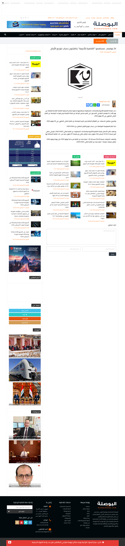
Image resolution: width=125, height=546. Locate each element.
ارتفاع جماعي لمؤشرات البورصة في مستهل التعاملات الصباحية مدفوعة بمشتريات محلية (20, 213)
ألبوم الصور (67, 520)
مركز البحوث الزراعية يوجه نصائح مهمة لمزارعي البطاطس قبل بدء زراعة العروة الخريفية (94, 193)
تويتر (24, 314)
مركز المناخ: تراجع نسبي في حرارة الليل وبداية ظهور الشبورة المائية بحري (59, 175)
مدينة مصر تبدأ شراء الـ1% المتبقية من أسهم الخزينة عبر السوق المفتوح (19, 191)
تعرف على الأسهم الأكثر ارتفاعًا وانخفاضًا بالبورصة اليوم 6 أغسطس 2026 (20, 234)
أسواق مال (101, 34)
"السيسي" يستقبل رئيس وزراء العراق (30, 404)
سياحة (54, 34)
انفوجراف (68, 513)
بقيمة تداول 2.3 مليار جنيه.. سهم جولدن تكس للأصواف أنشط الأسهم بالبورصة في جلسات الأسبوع (94, 173)
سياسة (88, 506)
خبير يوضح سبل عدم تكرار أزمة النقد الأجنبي (28, 462)
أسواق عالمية (63, 34)
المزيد (21, 34)
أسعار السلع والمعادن (84, 520)
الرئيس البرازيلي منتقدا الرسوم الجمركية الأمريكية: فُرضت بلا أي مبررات (59, 204)
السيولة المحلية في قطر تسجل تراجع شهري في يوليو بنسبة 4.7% (58, 214)
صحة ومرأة (86, 518)
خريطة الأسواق (66, 516)
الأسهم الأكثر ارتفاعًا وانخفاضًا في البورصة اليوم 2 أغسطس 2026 (19, 223)
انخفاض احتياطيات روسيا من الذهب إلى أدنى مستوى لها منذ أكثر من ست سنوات (93, 216)
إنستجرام (24, 322)
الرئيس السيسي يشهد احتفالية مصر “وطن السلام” (26, 356)
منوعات (87, 527)
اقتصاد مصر (81, 34)
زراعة (88, 511)
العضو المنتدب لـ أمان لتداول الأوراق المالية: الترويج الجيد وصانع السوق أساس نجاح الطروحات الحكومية (26, 485)
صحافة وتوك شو (85, 525)
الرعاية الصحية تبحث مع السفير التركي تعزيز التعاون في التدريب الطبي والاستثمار (93, 204)
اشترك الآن (21, 511)
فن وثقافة (86, 523)
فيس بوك (24, 310)
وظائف (112, 18)
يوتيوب (24, 318)
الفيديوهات (67, 518)
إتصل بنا (93, 18)
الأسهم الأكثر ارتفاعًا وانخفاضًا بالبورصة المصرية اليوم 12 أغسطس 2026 (20, 202)
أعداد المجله (67, 523)
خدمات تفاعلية (30, 34)
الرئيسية (117, 34)
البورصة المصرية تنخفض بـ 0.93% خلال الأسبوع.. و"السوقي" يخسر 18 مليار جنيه (19, 123)
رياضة (88, 513)
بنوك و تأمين (91, 34)
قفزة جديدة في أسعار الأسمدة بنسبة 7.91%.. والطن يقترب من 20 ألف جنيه (58, 185)
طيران (88, 516)
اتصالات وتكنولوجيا (43, 34)
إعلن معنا (99, 18)
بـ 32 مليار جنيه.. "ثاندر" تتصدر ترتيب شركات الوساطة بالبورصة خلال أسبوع (93, 162)
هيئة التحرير (106, 18)
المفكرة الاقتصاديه (65, 506)
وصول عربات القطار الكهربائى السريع (30, 380)
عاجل (109, 34)
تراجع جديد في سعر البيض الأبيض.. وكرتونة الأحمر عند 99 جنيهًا (59, 194)
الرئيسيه (112, 41)
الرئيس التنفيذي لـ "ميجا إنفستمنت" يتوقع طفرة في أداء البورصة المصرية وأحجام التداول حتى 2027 (26, 437)
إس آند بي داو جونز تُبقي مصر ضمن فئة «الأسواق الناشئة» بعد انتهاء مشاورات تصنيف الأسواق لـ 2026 (19, 102)
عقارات (73, 34)
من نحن (88, 18)
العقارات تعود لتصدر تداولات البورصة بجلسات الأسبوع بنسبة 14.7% (93, 183)
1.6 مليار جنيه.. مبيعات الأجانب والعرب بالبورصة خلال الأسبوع (20, 113)
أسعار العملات (67, 508)
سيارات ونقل (86, 508)
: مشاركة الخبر (106, 105)
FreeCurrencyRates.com (33, 51)
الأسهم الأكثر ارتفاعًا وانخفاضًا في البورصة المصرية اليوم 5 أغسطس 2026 (19, 180)
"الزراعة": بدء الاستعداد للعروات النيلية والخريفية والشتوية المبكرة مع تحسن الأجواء (58, 163)
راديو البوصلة (67, 511)
